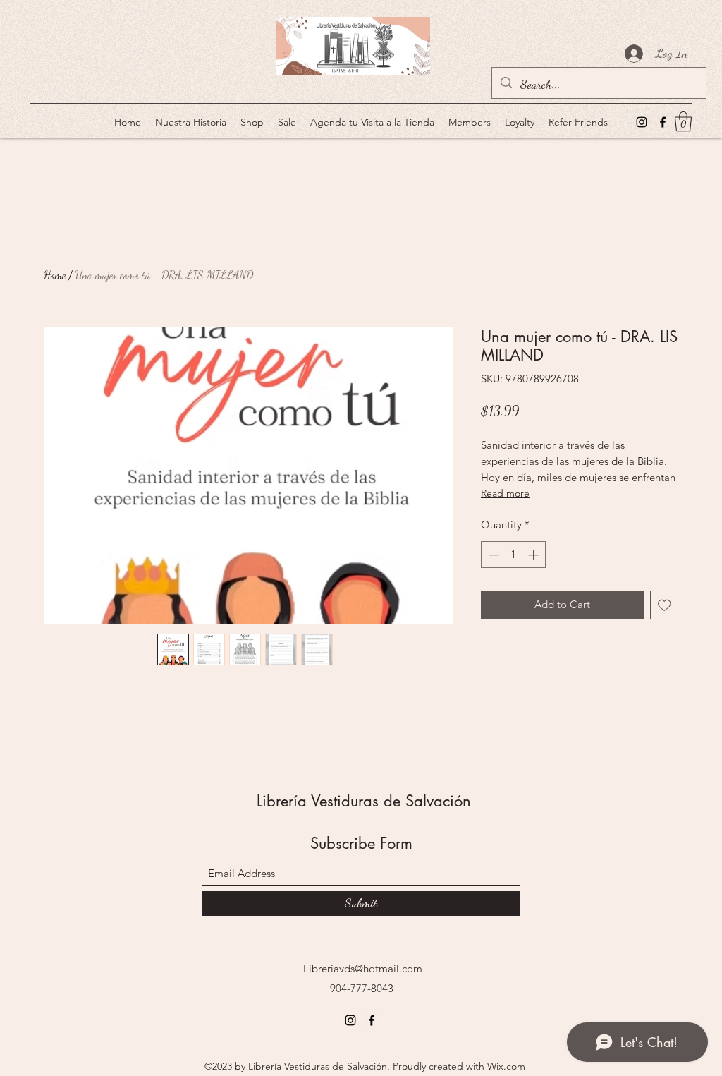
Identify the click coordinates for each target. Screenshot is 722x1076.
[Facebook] (663, 122)
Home (55, 275)
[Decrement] (492, 555)
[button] (683, 121)
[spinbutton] (513, 555)
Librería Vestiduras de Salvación (364, 801)
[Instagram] (642, 122)
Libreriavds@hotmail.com (362, 968)
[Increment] (534, 555)
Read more (505, 493)
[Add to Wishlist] (664, 605)
